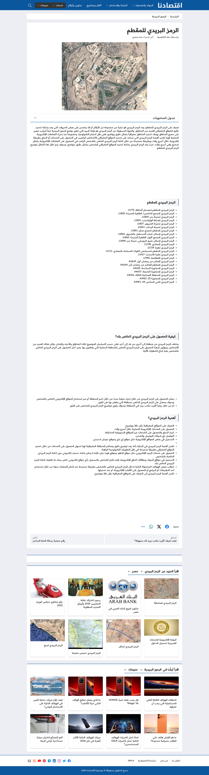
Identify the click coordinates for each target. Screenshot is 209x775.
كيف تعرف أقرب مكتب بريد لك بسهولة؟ (155, 540)
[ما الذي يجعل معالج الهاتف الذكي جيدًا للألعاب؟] (85, 694)
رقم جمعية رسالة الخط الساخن (49, 540)
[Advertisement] (104, 172)
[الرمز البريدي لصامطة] (161, 597)
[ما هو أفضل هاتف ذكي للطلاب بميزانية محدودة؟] (161, 731)
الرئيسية (174, 16)
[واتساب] (151, 527)
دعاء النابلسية (163, 37)
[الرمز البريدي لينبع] (47, 638)
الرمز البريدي (152, 571)
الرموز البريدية (159, 16)
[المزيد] (143, 527)
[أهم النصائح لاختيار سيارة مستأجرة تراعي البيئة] (47, 731)
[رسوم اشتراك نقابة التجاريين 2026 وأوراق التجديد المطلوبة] (85, 597)
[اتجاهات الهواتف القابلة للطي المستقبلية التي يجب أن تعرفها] (161, 694)
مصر (135, 571)
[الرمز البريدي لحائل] (123, 638)
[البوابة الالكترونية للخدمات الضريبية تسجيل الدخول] (161, 638)
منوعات (133, 669)
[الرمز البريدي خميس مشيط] (85, 638)
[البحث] (30, 5)
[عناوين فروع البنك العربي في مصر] (123, 597)
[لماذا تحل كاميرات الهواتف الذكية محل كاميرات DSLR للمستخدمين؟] (123, 731)
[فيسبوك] (167, 527)
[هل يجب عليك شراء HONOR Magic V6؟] (123, 694)
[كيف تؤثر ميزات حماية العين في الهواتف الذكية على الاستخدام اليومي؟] (47, 694)
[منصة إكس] (159, 527)
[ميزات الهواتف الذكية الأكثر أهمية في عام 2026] (85, 731)
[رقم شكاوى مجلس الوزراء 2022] (47, 597)
